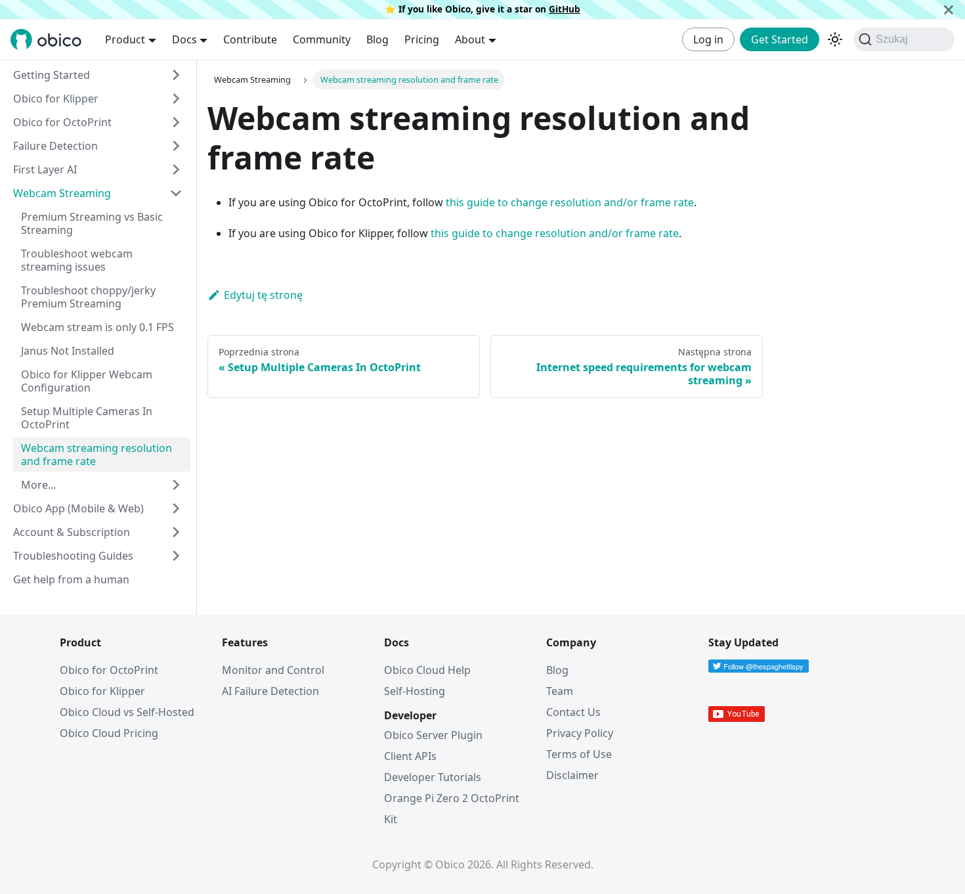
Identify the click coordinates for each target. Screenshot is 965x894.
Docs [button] (184, 39)
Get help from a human (71, 579)
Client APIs (410, 756)
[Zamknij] (948, 9)
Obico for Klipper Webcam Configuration (86, 381)
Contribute (250, 39)
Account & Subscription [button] (71, 532)
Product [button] (125, 39)
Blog (377, 39)
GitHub (564, 9)
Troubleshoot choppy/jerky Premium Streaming (88, 297)
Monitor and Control (273, 670)
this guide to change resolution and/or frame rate (570, 202)
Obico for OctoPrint (109, 670)
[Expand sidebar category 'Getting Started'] (175, 74)
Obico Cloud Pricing (109, 733)
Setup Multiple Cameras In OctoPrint (86, 418)
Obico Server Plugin (433, 735)
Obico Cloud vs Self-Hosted (127, 712)
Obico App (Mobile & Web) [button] (78, 508)
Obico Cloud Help (427, 670)
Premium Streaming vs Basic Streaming (92, 223)
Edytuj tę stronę (263, 295)
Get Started (779, 39)
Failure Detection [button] (55, 146)
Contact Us (573, 712)
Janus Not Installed (67, 351)
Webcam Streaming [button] (62, 193)
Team (559, 691)
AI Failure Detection (270, 691)
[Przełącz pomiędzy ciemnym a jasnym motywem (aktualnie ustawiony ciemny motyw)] (835, 39)
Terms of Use (579, 754)
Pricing (421, 39)
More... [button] (38, 485)
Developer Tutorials (432, 777)
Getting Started (51, 75)
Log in (708, 39)
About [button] (470, 39)
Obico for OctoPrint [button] (62, 122)
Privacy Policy (579, 733)
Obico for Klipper (55, 98)
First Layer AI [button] (45, 169)
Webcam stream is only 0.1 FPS (97, 327)
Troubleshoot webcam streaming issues (77, 260)
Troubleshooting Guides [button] (73, 555)
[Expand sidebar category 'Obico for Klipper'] (175, 98)
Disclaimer (572, 775)
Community (322, 39)
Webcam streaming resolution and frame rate (96, 454)
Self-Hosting (414, 691)
